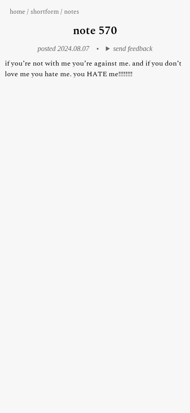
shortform (44, 12)
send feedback (132, 48)
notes (71, 12)
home (17, 12)
